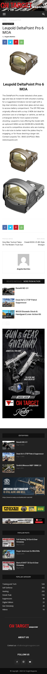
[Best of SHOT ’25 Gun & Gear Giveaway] (8, 566)
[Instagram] (23, 661)
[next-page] (7, 323)
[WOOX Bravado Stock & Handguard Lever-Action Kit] (8, 314)
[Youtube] (30, 662)
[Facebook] (4, 42)
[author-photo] (23, 266)
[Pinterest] (15, 42)
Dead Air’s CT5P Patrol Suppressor (30, 454)
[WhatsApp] (21, 42)
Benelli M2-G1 (22, 288)
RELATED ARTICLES (14, 281)
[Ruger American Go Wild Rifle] (8, 554)
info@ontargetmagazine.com (28, 645)
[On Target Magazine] (23, 5)
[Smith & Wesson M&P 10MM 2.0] (8, 468)
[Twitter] (10, 42)
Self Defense (7, 294)
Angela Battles (10, 36)
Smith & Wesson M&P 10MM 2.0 (28, 465)
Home (4, 20)
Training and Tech (15, 20)
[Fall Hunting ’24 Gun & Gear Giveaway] (8, 542)
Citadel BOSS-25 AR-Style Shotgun (34, 243)
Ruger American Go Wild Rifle (28, 551)
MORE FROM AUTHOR (32, 281)
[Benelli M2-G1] (8, 291)
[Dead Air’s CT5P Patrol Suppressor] (8, 302)
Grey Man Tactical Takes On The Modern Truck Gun (12, 243)
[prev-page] (3, 323)
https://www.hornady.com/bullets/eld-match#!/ (17, 497)
